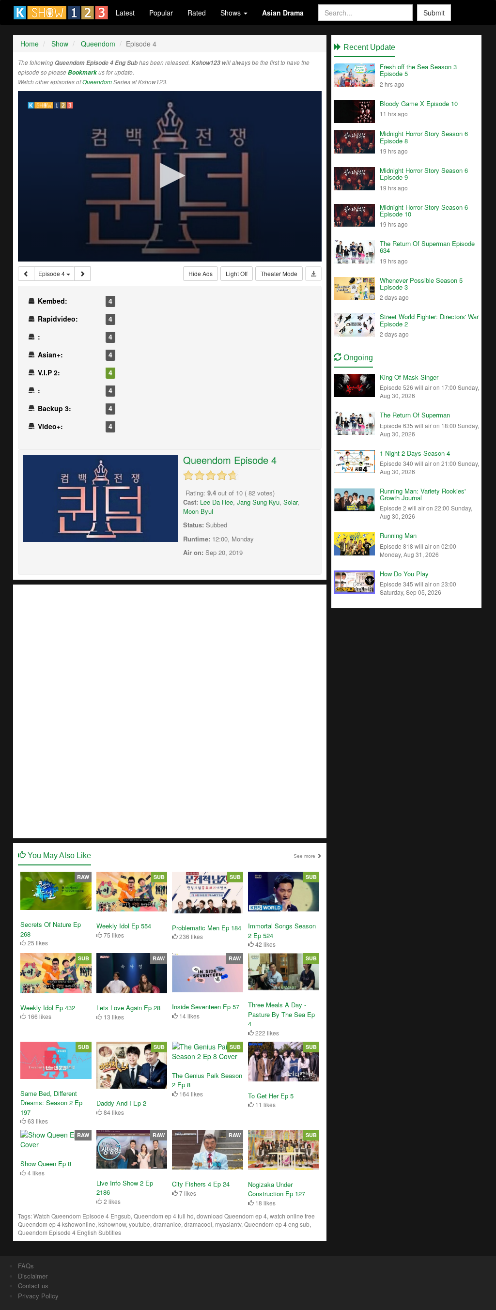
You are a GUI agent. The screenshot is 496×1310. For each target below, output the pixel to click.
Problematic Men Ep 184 (206, 927)
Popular (161, 12)
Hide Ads (200, 273)
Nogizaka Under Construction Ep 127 (276, 1189)
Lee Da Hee (216, 502)
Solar (290, 502)
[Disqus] (170, 710)
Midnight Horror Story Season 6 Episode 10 (424, 210)
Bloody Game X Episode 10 (419, 103)
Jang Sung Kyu (258, 502)
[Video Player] (170, 176)
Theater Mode (279, 273)
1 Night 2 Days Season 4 (415, 453)
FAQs (26, 1265)
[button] (169, 175)
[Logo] (50, 105)
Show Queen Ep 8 (45, 1163)
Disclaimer (32, 1275)
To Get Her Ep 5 (271, 1095)
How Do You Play (404, 573)
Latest (125, 12)
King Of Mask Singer (409, 377)
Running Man (398, 535)
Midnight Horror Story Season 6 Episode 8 (424, 137)
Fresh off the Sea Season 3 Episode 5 (418, 70)
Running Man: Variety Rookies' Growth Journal (422, 494)
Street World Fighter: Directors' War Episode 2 (429, 320)
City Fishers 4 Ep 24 (201, 1183)
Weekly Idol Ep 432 (47, 1007)
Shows (231, 12)
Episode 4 (52, 273)
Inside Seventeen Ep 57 (205, 1006)
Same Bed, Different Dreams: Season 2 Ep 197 (51, 1103)
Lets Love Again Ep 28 (128, 1007)
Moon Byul (198, 511)
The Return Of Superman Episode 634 (427, 247)
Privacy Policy (38, 1295)
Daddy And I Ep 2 (121, 1103)
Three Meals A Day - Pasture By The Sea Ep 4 (281, 1014)
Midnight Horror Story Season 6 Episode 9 (424, 174)
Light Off (237, 273)
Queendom (97, 82)
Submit (434, 12)
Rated (196, 12)
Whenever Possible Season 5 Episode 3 (421, 284)
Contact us (33, 1285)
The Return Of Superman (415, 414)
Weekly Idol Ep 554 (123, 925)
